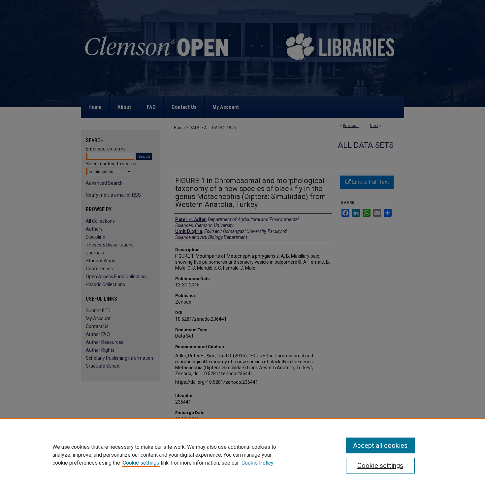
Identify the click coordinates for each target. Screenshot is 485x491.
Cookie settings (141, 463)
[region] (242, 454)
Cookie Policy (258, 463)
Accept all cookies (380, 445)
